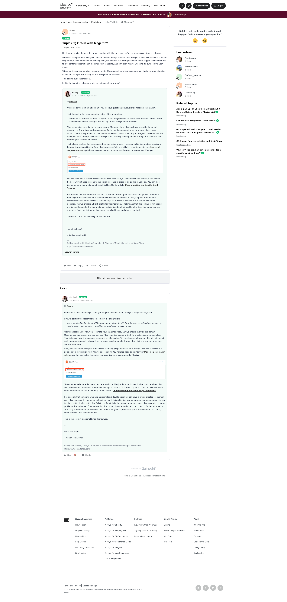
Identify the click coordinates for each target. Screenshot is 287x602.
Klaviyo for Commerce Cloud (118, 542)
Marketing (96, 22)
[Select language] (189, 6)
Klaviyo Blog (80, 536)
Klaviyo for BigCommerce (116, 536)
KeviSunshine (191, 66)
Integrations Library (143, 536)
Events (107, 5)
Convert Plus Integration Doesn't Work (196, 120)
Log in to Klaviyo (82, 530)
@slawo (73, 101)
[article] (114, 377)
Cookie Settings (90, 586)
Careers (197, 536)
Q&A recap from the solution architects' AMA (199, 141)
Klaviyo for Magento (114, 547)
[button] (201, 6)
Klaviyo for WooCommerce (117, 553)
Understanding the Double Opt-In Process (134, 390)
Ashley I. (76, 92)
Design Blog (199, 547)
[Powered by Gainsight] (144, 469)
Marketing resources (84, 547)
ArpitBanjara (190, 58)
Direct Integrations (113, 559)
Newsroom (199, 530)
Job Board (118, 5)
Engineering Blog (201, 542)
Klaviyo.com (80, 525)
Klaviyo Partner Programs (145, 525)
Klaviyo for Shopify (113, 525)
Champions (132, 5)
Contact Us (199, 553)
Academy (145, 5)
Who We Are (199, 525)
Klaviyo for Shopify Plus (115, 530)
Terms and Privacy (72, 586)
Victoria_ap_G (191, 92)
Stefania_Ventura (193, 75)
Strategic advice (183, 145)
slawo (72, 30)
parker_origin (191, 84)
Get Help (168, 542)
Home (62, 22)
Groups (96, 5)
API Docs (168, 536)
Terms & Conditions (131, 476)
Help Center (159, 5)
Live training (80, 553)
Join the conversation (78, 22)
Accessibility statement (154, 476)
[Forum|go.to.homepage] (66, 6)
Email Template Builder (174, 530)
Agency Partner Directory (145, 530)
